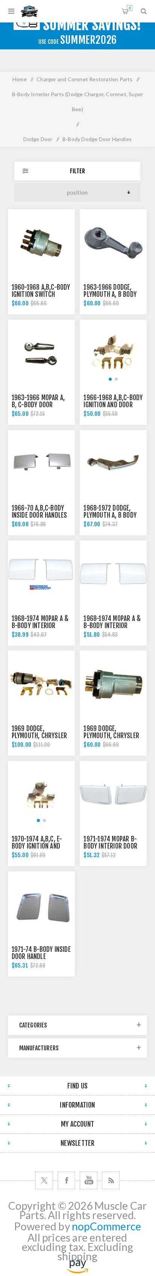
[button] (110, 379)
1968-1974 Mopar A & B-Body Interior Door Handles (40, 626)
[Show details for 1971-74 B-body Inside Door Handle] (41, 904)
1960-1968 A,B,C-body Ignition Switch (41, 290)
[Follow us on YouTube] (88, 1180)
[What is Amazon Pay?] (77, 1269)
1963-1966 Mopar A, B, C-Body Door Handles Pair (38, 405)
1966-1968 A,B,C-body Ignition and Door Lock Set (113, 405)
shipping (78, 1256)
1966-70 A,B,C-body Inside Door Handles (39, 511)
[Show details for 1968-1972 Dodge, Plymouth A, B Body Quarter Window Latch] (113, 463)
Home (19, 79)
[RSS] (111, 1180)
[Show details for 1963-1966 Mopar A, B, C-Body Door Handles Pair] (41, 353)
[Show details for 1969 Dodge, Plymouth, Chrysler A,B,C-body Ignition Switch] (113, 684)
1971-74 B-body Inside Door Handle (41, 952)
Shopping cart (130, 8)
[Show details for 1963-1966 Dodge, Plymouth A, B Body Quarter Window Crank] (113, 242)
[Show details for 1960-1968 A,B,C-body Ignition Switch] (41, 242)
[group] (113, 353)
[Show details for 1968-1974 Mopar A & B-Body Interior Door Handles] (41, 573)
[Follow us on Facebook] (66, 1180)
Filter (77, 171)
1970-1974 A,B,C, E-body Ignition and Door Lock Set (37, 846)
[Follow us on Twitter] (44, 1180)
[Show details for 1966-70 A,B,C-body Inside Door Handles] (41, 463)
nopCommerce (106, 1226)
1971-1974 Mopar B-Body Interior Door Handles (110, 846)
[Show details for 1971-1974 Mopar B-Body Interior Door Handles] (113, 794)
